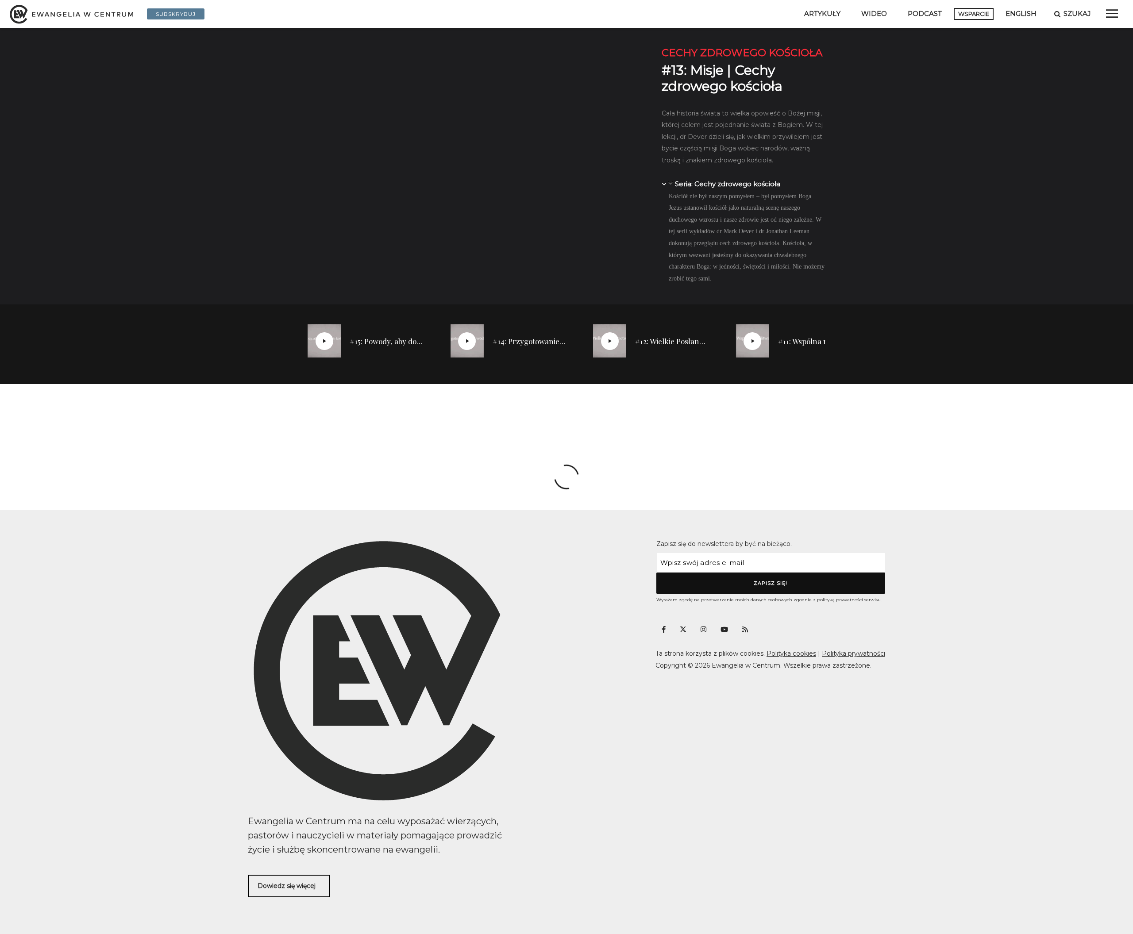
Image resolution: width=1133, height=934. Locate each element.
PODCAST (925, 13)
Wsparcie (973, 13)
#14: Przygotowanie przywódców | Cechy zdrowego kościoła (530, 341)
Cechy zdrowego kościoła (742, 53)
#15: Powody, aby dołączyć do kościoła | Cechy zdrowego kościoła (387, 341)
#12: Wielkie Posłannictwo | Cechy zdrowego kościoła (672, 341)
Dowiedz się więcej (287, 886)
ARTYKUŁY (822, 13)
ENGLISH (1021, 13)
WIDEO (874, 13)
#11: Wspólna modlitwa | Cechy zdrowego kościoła (815, 341)
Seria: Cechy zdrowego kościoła (727, 184)
